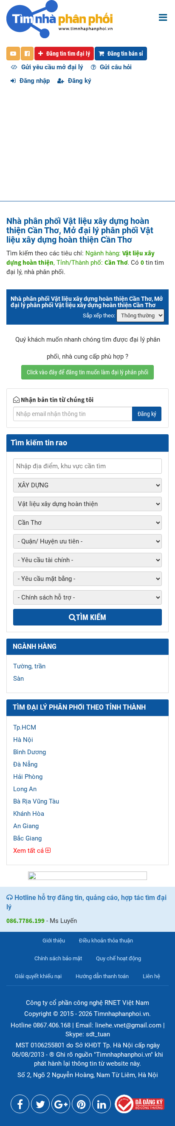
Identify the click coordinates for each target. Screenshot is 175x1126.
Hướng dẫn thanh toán (102, 976)
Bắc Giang (27, 838)
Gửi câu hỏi (115, 67)
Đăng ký (78, 81)
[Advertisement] (87, 147)
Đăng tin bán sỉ (124, 53)
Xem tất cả (29, 850)
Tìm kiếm (91, 617)
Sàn (18, 678)
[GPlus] (60, 1106)
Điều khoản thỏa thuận (106, 940)
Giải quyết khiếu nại (38, 976)
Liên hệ (151, 976)
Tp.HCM (24, 727)
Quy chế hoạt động (118, 958)
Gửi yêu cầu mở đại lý (51, 67)
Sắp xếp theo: (99, 315)
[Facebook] (20, 1106)
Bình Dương (29, 752)
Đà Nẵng (25, 764)
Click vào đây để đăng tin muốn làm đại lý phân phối (87, 372)
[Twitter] (40, 1106)
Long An (25, 789)
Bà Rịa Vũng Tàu (36, 801)
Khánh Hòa (28, 814)
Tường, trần (29, 666)
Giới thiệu (53, 940)
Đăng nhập (34, 81)
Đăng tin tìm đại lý (67, 53)
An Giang (26, 826)
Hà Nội (23, 740)
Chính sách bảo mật (58, 958)
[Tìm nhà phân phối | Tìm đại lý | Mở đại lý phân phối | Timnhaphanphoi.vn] (59, 19)
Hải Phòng (27, 777)
